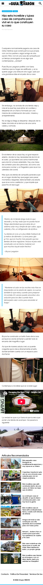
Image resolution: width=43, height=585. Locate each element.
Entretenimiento (7, 11)
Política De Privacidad (19, 574)
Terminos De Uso (36, 574)
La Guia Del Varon (21, 3)
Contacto (5, 574)
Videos (15, 11)
